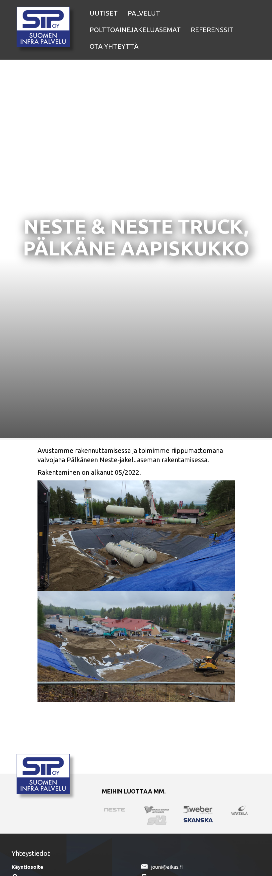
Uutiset (104, 13)
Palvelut (144, 13)
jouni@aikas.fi (167, 867)
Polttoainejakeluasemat (135, 29)
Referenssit (212, 29)
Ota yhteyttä (114, 46)
